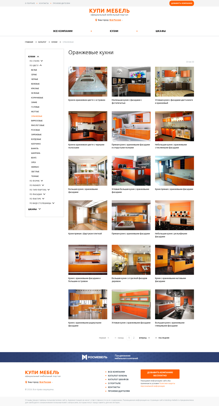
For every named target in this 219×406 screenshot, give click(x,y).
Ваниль (34, 148)
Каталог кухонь (117, 376)
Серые (34, 75)
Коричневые (37, 98)
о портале (30, 3)
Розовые (35, 130)
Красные (35, 88)
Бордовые (36, 139)
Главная (29, 42)
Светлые (35, 172)
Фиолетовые (37, 125)
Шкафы (161, 31)
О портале (114, 383)
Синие (34, 102)
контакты (44, 3)
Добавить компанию (181, 3)
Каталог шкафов (118, 379)
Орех (33, 162)
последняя (164, 338)
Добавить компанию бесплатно (160, 374)
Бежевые (35, 84)
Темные (35, 176)
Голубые (35, 107)
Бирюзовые (37, 121)
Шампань (35, 153)
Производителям (119, 391)
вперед (143, 338)
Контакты (114, 387)
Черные (34, 79)
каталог (42, 42)
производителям (61, 3)
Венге (33, 158)
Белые (34, 70)
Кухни (114, 31)
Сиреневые (36, 135)
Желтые (35, 112)
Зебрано (35, 167)
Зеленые (35, 93)
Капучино (36, 144)
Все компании (63, 31)
